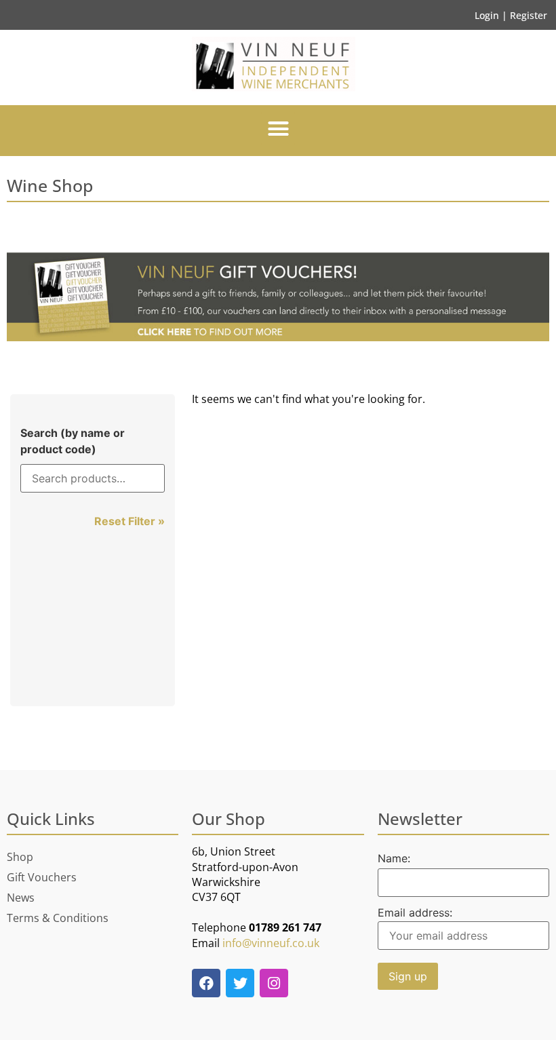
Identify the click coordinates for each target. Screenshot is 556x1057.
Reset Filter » (129, 521)
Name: (394, 858)
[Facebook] (206, 983)
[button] (278, 129)
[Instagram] (274, 983)
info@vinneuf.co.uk (270, 943)
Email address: (415, 913)
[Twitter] (240, 983)
